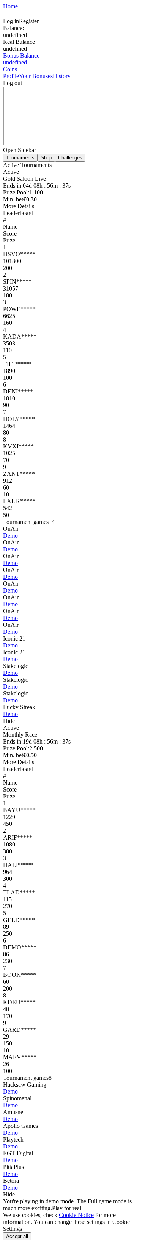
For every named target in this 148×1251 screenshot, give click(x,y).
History (62, 76)
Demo (10, 535)
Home (10, 6)
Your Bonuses (36, 76)
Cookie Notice (76, 1215)
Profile (11, 76)
